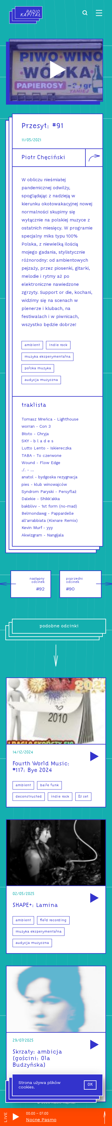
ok (90, 1085)
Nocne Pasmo (41, 1119)
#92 (37, 584)
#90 (74, 584)
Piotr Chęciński (43, 157)
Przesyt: (36, 126)
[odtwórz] (93, 757)
